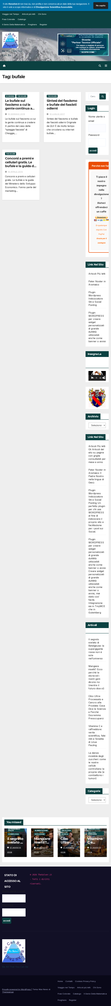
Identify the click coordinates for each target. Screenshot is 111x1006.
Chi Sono (42, 14)
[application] (97, 376)
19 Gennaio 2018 (16, 114)
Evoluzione (40, 834)
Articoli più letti (28, 14)
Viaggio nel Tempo (10, 14)
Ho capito (101, 5)
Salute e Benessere (92, 833)
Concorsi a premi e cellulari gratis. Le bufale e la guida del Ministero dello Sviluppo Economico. (21, 167)
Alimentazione (41, 830)
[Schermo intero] (105, 377)
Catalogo (22, 19)
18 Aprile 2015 (15, 172)
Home (60, 981)
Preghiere (32, 24)
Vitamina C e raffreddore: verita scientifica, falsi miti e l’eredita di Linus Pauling (97, 736)
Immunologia (94, 829)
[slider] (96, 378)
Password (93, 135)
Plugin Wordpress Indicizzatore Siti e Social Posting (95, 298)
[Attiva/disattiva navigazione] (106, 65)
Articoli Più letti (96, 273)
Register (43, 24)
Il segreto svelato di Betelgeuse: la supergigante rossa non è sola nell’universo (96, 649)
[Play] (92, 377)
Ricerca (64, 834)
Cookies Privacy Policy (85, 981)
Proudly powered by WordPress (16, 989)
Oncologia (66, 830)
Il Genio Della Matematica (13, 24)
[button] (100, 65)
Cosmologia (13, 834)
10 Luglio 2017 (57, 114)
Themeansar (8, 992)
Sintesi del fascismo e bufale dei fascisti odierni (62, 104)
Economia (10, 96)
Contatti (69, 981)
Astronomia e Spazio (14, 829)
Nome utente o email (96, 118)
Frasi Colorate (8, 19)
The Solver (21, 96)
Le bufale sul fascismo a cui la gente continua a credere (18, 106)
